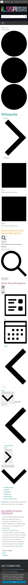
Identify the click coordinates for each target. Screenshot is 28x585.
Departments (18, 1)
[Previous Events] (15, 384)
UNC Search (24, 1)
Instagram (5, 555)
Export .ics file (8, 496)
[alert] (14, 177)
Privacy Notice (19, 579)
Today (2, 390)
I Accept (14, 582)
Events (6, 118)
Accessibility (6, 1)
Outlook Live (7, 494)
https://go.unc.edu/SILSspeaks (10, 530)
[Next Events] (4, 387)
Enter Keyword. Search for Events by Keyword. (11, 245)
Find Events (5, 278)
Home (2, 27)
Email (3, 553)
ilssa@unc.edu (14, 569)
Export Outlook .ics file (10, 498)
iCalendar (6, 489)
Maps (12, 1)
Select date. (17, 402)
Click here (4, 502)
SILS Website (13, 571)
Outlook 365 (7, 492)
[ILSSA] (14, 9)
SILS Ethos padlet (18, 546)
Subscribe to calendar (8, 466)
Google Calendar (8, 487)
